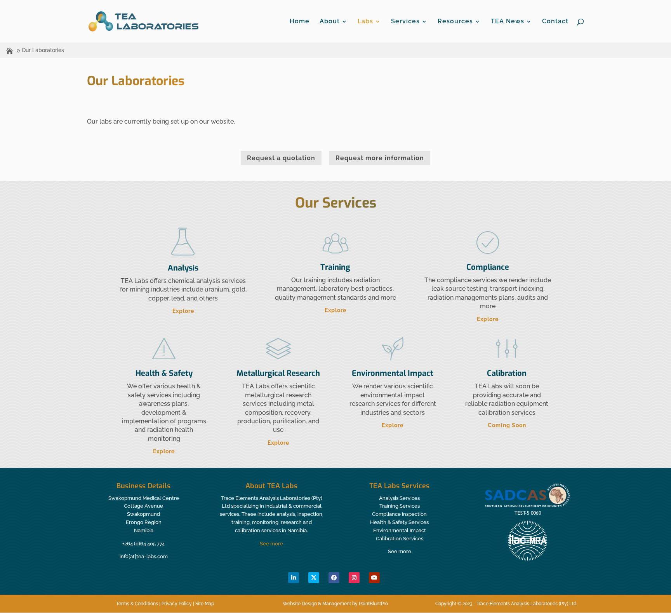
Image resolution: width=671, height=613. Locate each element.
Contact (555, 22)
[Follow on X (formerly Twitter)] (313, 577)
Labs (365, 22)
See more (271, 544)
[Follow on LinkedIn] (293, 577)
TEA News (507, 22)
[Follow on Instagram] (354, 577)
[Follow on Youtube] (374, 577)
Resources (455, 22)
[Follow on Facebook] (334, 577)
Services (405, 22)
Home (299, 22)
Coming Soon (507, 425)
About (330, 22)
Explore (183, 311)
